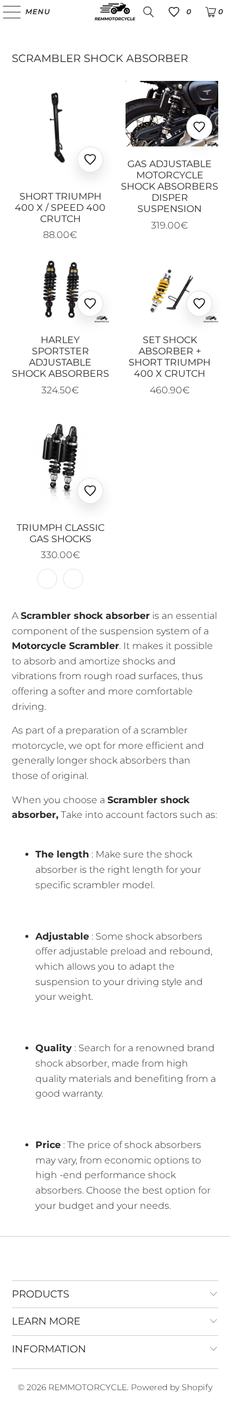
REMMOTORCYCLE (87, 1387)
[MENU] (6, 12)
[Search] (148, 12)
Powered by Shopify (171, 1387)
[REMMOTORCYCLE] (115, 12)
